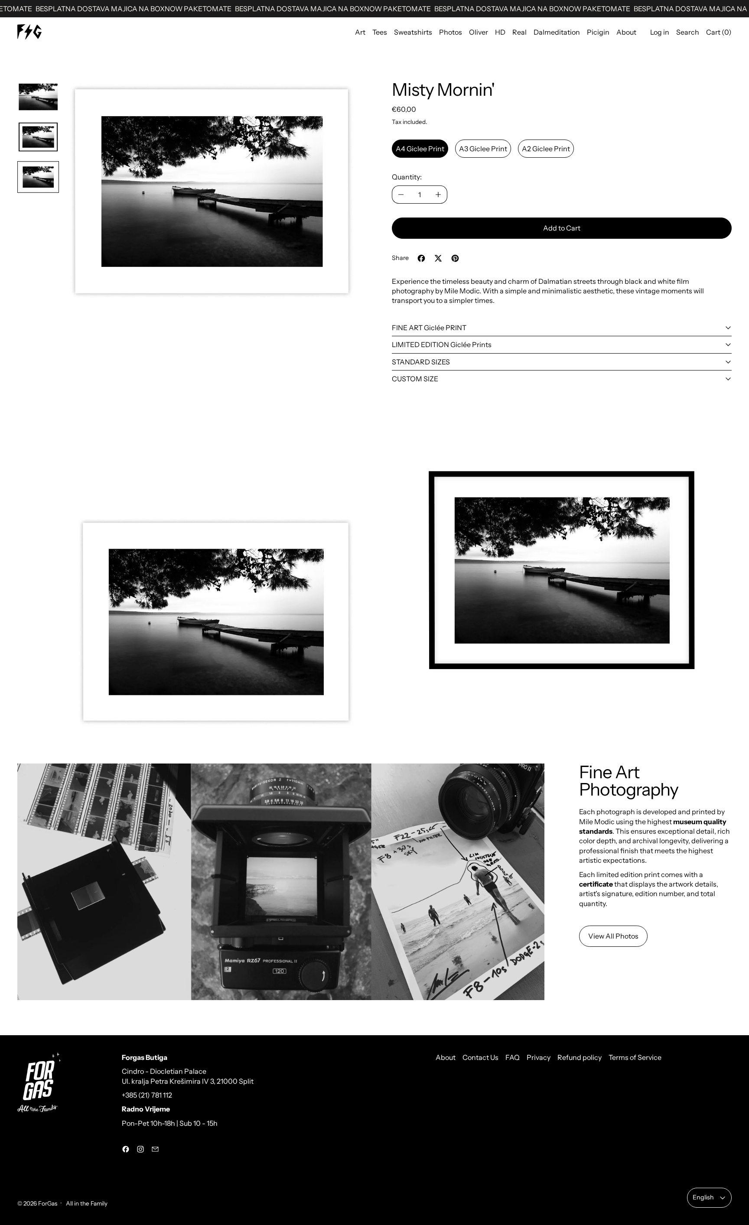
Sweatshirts (413, 32)
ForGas (47, 1203)
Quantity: (407, 176)
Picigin (598, 32)
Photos (450, 32)
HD (500, 32)
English (703, 1197)
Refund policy (579, 1057)
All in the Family (86, 1203)
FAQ (512, 1057)
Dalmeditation (557, 32)
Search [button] (687, 32)
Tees (379, 32)
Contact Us (480, 1057)
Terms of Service (635, 1057)
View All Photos (613, 936)
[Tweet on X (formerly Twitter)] (438, 258)
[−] (401, 194)
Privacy (538, 1057)
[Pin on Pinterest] (455, 258)
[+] (438, 194)
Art (360, 32)
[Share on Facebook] (421, 258)
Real (519, 32)
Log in (659, 32)
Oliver (478, 32)
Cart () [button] (719, 32)
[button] (38, 97)
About (626, 32)
